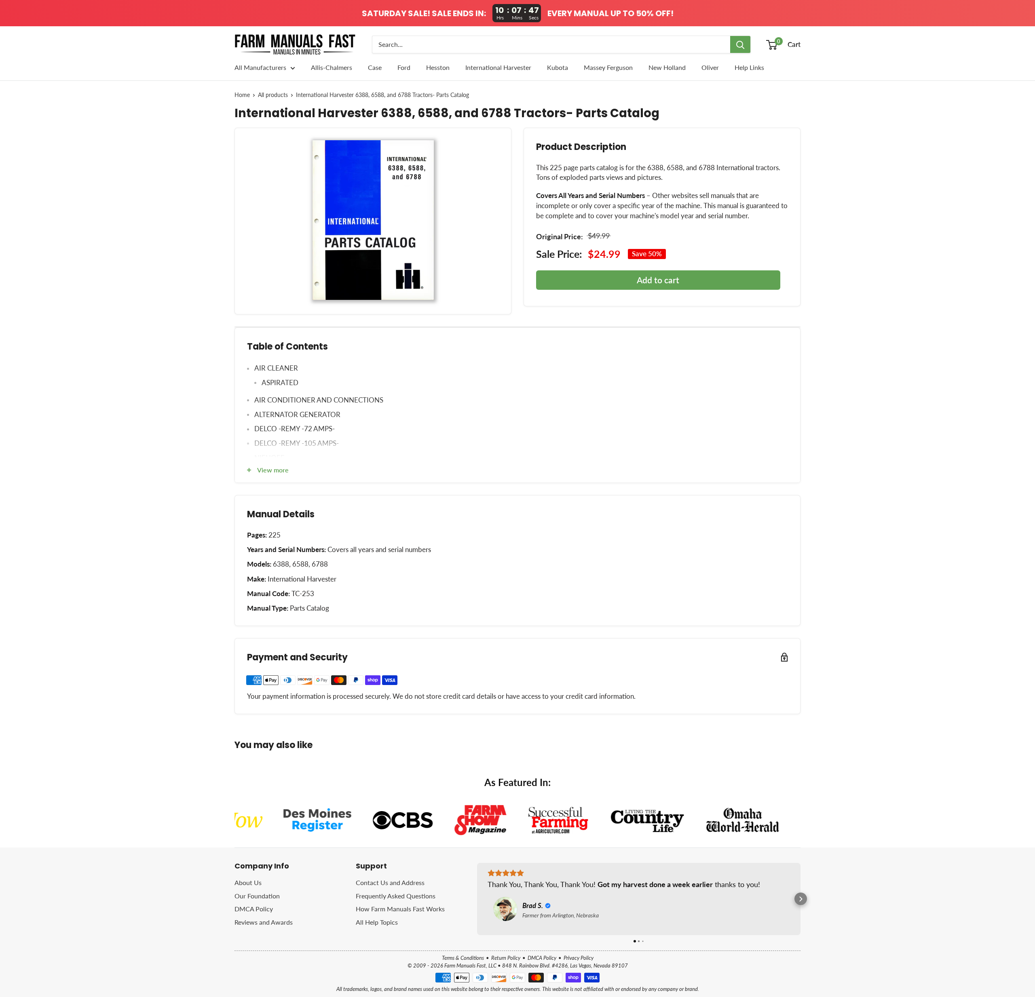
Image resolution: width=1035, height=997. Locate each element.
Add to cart (658, 280)
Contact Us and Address (390, 882)
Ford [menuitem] (403, 67)
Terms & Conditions (463, 958)
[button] (477, 899)
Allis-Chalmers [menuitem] (331, 67)
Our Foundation (257, 896)
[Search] (740, 44)
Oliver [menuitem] (710, 67)
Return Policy (505, 958)
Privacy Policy (579, 958)
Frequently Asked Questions (395, 896)
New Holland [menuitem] (667, 67)
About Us (248, 882)
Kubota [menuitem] (557, 67)
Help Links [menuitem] (749, 67)
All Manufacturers (260, 67)
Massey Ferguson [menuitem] (608, 67)
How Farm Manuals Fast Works (400, 909)
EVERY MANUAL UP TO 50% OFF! (610, 13)
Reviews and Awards (263, 922)
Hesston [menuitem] (438, 67)
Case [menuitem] (375, 67)
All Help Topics (377, 922)
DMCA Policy (253, 909)
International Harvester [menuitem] (498, 67)
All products (273, 95)
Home (242, 95)
